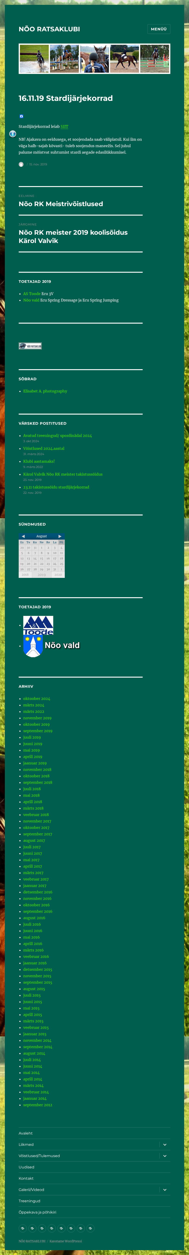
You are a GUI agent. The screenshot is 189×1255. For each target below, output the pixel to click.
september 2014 (37, 1046)
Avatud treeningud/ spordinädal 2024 (57, 435)
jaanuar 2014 (35, 1098)
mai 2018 (31, 795)
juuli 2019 (32, 737)
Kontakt (26, 1178)
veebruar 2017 (36, 879)
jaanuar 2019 (35, 763)
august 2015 (34, 988)
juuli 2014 (32, 1059)
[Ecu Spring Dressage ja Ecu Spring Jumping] (57, 646)
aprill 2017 (32, 866)
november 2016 (37, 898)
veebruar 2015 (36, 1027)
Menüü (159, 29)
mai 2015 (31, 1008)
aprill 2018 (32, 801)
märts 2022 (33, 711)
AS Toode (32, 293)
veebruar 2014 (36, 1092)
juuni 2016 (32, 930)
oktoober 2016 (36, 905)
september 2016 (38, 911)
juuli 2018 (32, 789)
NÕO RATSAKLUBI (49, 29)
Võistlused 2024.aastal (43, 448)
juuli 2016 (32, 924)
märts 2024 (33, 705)
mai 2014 (31, 1072)
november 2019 (37, 718)
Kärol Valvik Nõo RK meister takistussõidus (63, 474)
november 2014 (37, 1040)
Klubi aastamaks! (39, 461)
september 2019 (38, 730)
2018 (25, 575)
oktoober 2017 (36, 827)
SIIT (64, 126)
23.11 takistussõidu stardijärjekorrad (56, 487)
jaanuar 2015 (35, 1034)
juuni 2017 (32, 853)
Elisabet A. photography (45, 391)
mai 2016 (31, 937)
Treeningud (29, 1201)
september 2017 (37, 834)
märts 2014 (33, 1085)
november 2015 (37, 976)
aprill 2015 (32, 1014)
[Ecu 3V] (38, 625)
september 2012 (37, 1105)
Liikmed (26, 1144)
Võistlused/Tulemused (39, 1156)
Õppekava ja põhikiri (37, 1212)
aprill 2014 (32, 1079)
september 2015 (37, 982)
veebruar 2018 (36, 814)
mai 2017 (31, 859)
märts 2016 (33, 950)
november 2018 (37, 769)
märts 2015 (33, 1021)
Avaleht (26, 1133)
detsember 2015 (37, 969)
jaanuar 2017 (34, 885)
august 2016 (34, 918)
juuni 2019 (32, 743)
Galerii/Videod (31, 1190)
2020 (58, 575)
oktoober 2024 (36, 698)
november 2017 (37, 821)
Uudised (26, 1167)
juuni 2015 (32, 1001)
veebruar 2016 (36, 956)
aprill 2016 (32, 943)
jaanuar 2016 (35, 963)
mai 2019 (31, 750)
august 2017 (34, 840)
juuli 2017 (32, 847)
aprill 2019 (32, 756)
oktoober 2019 (36, 724)
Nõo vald (31, 300)
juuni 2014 (32, 1066)
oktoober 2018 (36, 776)
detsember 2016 (38, 892)
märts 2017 (33, 872)
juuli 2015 (32, 995)
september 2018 (37, 782)
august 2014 (34, 1053)
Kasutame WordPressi (66, 1241)
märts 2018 (33, 808)
